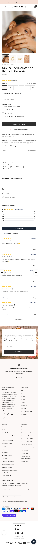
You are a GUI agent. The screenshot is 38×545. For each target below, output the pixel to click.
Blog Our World (6, 432)
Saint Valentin (24, 450)
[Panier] (35, 7)
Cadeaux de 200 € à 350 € (27, 444)
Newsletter (5, 427)
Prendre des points (10, 197)
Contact (4, 446)
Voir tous (23, 427)
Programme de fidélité (7, 440)
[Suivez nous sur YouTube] (12, 414)
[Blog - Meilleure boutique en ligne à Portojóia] (19, 524)
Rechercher (24, 414)
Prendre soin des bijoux (8, 464)
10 (4, 87)
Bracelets (23, 408)
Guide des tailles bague (8, 461)
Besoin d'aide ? (32, 150)
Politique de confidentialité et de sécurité (9, 471)
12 (10, 87)
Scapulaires (24, 405)
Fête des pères (24, 453)
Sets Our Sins (24, 430)
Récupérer (4, 458)
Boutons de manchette (26, 411)
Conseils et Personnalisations (12, 178)
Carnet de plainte (6, 475)
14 (16, 87)
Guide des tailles (31, 83)
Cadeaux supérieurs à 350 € (28, 447)
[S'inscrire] (28, 489)
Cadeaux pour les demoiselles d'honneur (26, 457)
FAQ (3, 449)
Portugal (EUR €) (7, 496)
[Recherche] (6, 6)
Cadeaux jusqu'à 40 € (26, 435)
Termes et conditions (7, 467)
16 (21, 87)
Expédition (5, 452)
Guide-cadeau (5, 430)
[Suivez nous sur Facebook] (4, 414)
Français (16, 496)
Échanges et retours (7, 455)
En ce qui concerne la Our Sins (8, 436)
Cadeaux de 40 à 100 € (27, 438)
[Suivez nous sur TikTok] (4, 418)
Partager (4, 150)
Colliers (23, 402)
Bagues (23, 396)
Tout (22, 390)
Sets (22, 393)
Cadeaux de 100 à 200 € (27, 441)
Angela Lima (11, 396)
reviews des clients (7, 443)
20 (32, 87)
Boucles (23, 399)
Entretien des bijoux (8, 182)
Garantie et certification (11, 189)
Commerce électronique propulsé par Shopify (18, 501)
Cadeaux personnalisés (27, 432)
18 (27, 87)
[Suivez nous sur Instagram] (8, 414)
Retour (7, 193)
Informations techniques (10, 159)
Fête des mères (25, 461)
